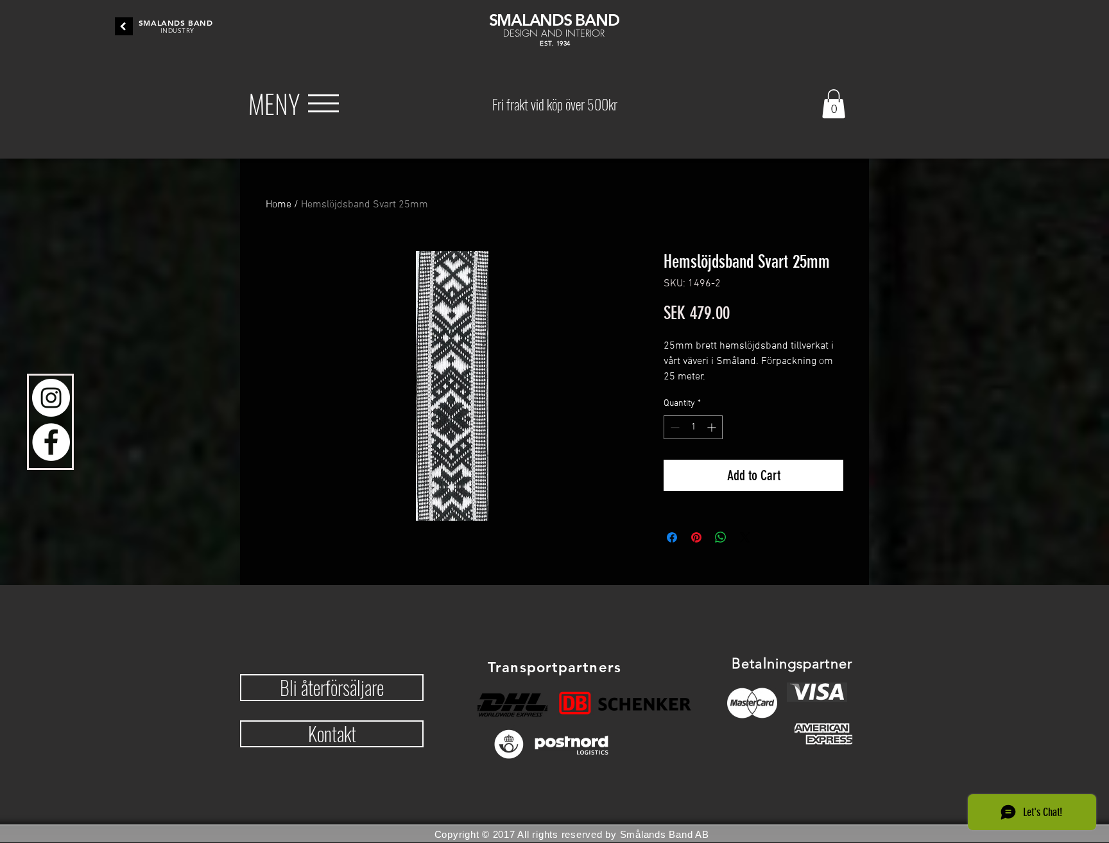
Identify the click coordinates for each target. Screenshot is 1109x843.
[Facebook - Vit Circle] (51, 442)
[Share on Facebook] (672, 537)
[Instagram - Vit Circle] (51, 398)
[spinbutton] (693, 427)
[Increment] (713, 427)
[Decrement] (674, 427)
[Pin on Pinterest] (696, 537)
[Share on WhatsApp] (720, 537)
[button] (274, 103)
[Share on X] (745, 537)
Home (278, 204)
